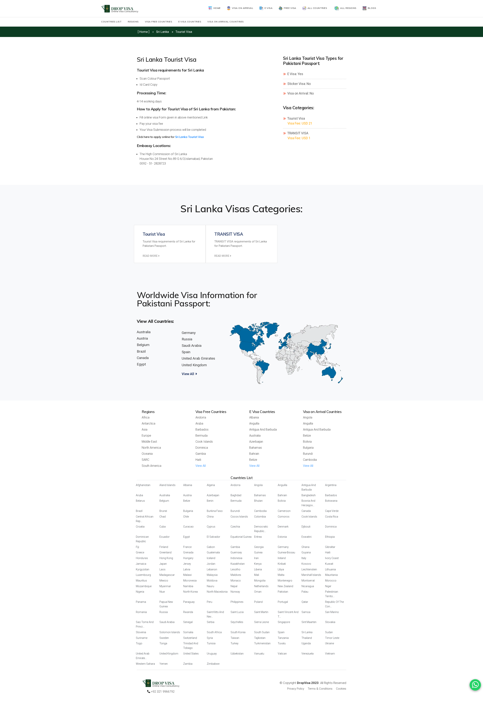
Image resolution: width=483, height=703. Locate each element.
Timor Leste (332, 637)
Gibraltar (330, 546)
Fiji (137, 546)
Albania (254, 417)
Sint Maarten (308, 622)
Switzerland (190, 637)
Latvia (186, 569)
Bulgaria (308, 447)
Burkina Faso (215, 510)
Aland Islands (167, 485)
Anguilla (254, 423)
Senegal (188, 622)
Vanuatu (259, 653)
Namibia (188, 586)
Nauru (210, 586)
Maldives (236, 574)
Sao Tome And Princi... (145, 624)
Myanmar (165, 586)
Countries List (111, 21)
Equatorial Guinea (241, 536)
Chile (186, 516)
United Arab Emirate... (142, 656)
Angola (307, 417)
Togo (139, 643)
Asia (144, 429)
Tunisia (211, 643)
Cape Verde (331, 510)
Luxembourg (143, 574)
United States (191, 653)
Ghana (305, 546)
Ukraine (329, 643)
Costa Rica (331, 516)
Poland (258, 601)
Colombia (260, 516)
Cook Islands (204, 441)
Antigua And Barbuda (263, 429)
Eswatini (306, 536)
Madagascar (167, 574)
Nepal (234, 586)
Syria (210, 637)
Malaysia (212, 574)
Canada (143, 358)
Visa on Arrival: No (300, 93)
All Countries (316, 8)
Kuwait (329, 563)
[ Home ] (143, 32)
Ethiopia (330, 536)
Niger (328, 586)
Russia (187, 339)
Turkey (234, 643)
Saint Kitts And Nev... (215, 614)
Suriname (141, 637)
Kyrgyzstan (142, 569)
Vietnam (330, 653)
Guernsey (236, 552)
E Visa (267, 8)
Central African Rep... (144, 519)
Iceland (211, 558)
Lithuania (330, 569)
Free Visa (289, 8)
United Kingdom (194, 365)
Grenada (188, 552)
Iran (256, 558)
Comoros (283, 516)
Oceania (147, 453)
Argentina (330, 485)
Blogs (371, 8)
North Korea (190, 591)
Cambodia (310, 459)
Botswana (331, 500)
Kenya (257, 563)
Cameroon (284, 510)
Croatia (140, 526)
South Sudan (262, 632)
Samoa (305, 612)
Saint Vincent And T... (288, 614)
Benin (210, 500)
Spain (186, 352)
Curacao (188, 526)
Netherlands (261, 586)
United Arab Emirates (198, 358)
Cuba (162, 526)
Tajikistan (259, 637)
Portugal (283, 601)
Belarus (140, 500)
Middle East (149, 441)
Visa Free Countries (158, 21)
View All (188, 374)
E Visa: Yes (295, 74)
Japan (163, 563)
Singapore (284, 622)
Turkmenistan (262, 643)
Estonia (282, 536)
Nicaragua (307, 586)
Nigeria (140, 591)
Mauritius (141, 580)
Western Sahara (145, 663)
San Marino (332, 612)
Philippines (237, 601)
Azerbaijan (256, 441)
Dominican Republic (142, 539)
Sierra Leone (261, 622)
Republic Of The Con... (334, 604)
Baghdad (236, 495)
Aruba (199, 423)
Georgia (259, 546)
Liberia (258, 569)
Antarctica (148, 423)
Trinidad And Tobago (190, 645)
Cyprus (211, 526)
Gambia (200, 453)
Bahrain (254, 453)
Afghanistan (143, 485)
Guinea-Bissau (286, 552)
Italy (303, 558)
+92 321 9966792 (162, 691)
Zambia (187, 663)
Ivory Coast (332, 558)
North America (151, 447)
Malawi (187, 574)
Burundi (308, 453)
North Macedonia (217, 591)
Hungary (188, 558)
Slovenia (141, 632)
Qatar (304, 601)
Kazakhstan (238, 563)
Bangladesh (308, 495)
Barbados (201, 429)
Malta (281, 574)
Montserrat (308, 580)
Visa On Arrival (242, 8)
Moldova (212, 580)
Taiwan (235, 637)
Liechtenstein (309, 569)
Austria (142, 338)
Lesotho (235, 569)
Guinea (258, 552)
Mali (256, 574)
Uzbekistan (237, 653)
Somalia (188, 632)
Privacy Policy (295, 688)
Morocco (330, 580)
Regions (133, 21)
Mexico (163, 580)
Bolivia (307, 441)
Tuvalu (282, 643)
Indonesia (236, 558)
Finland (163, 546)
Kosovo (306, 563)
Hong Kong (166, 558)
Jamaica (141, 563)
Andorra (200, 417)
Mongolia (259, 580)
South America (151, 466)
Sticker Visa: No (299, 84)
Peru (209, 601)
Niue (162, 591)
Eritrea (258, 536)
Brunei (163, 510)
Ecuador (164, 536)
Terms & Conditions (320, 688)
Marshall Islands (311, 574)
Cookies (341, 688)
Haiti (198, 459)
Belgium (143, 345)
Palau (304, 591)
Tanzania (283, 637)
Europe (146, 435)
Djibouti (305, 526)
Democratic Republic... (261, 529)
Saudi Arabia (192, 346)
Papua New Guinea (166, 604)
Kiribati (282, 563)
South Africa (214, 632)
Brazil (141, 351)
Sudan (329, 632)
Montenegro (285, 580)
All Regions (348, 8)
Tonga (163, 643)
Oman (257, 591)
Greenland (165, 552)
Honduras (142, 558)
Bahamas (255, 447)
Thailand (306, 637)
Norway (235, 591)
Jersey (187, 563)
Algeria (211, 485)
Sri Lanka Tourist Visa (189, 137)
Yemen (163, 663)
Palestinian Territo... (331, 594)
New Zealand (285, 586)
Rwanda (188, 612)
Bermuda (201, 435)
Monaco (236, 580)
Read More (150, 256)
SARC (145, 459)
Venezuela (307, 653)
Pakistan (283, 591)
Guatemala (213, 552)
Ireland (282, 558)
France (187, 546)
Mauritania (331, 574)
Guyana (306, 552)
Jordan (211, 563)
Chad (162, 516)
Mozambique (144, 586)
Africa (145, 417)
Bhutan (258, 500)
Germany (189, 333)
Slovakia (330, 622)
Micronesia (190, 580)
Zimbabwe (213, 663)
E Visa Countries (189, 21)
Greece (140, 552)
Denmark (283, 526)
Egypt (141, 364)
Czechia (235, 526)
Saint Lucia (237, 612)
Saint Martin (261, 612)
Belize (253, 459)
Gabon (211, 546)
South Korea (238, 632)
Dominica (201, 447)
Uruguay (212, 653)
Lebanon (212, 569)
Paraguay (189, 601)
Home (216, 8)
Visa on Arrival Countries (225, 21)
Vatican (282, 653)
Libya (281, 569)
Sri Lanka (162, 32)
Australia (144, 332)
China (210, 516)
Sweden (164, 637)
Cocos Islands (239, 516)
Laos (162, 569)
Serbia (210, 622)
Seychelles (237, 622)
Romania (141, 612)
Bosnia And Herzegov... (308, 503)
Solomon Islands (169, 632)
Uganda (306, 643)
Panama (141, 601)
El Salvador (213, 536)
